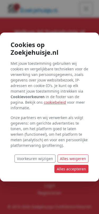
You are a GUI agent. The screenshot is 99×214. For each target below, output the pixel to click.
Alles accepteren (71, 168)
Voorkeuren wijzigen (35, 158)
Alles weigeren (73, 158)
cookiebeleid (55, 102)
